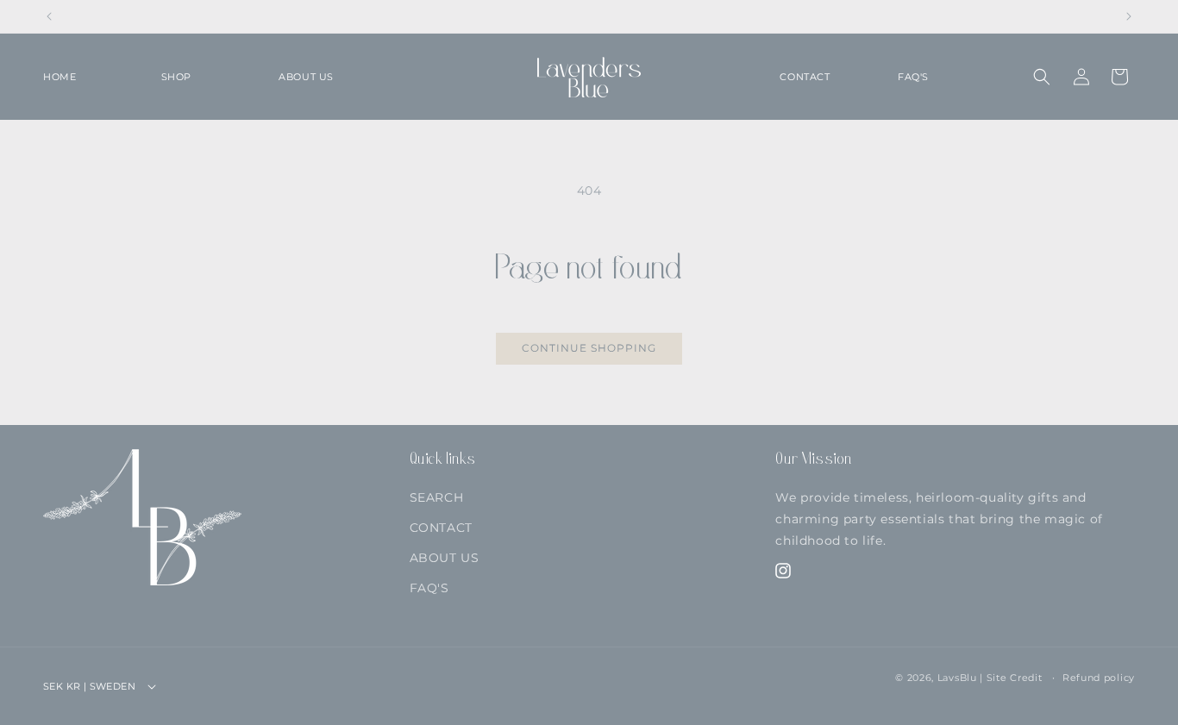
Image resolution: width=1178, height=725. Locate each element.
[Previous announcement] (49, 16)
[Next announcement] (1129, 16)
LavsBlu (957, 678)
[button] (210, 76)
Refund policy (1098, 678)
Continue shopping (589, 347)
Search (437, 497)
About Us (444, 558)
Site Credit (1015, 678)
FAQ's (429, 588)
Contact (441, 527)
